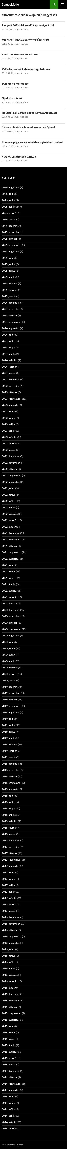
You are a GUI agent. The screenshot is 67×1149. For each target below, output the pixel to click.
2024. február (9, 366)
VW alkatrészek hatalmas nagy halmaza (26, 69)
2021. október (9, 545)
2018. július (8, 795)
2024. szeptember (11, 321)
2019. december (11, 686)
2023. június (8, 417)
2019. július (8, 718)
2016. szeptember (11, 936)
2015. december (11, 994)
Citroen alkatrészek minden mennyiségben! (28, 127)
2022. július (8, 488)
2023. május (8, 424)
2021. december (11, 533)
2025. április (9, 276)
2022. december (11, 456)
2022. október (9, 469)
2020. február (9, 673)
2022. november (11, 462)
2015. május (8, 1038)
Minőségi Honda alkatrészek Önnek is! (25, 39)
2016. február (9, 981)
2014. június (8, 1102)
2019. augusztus (10, 712)
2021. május (8, 577)
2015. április (9, 1045)
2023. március (10, 437)
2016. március (10, 974)
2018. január (9, 833)
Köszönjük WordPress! (12, 1144)
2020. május (8, 654)
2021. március (10, 590)
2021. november (11, 539)
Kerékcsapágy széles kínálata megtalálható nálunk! (33, 142)
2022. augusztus (10, 481)
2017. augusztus (10, 865)
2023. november (11, 385)
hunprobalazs (21, 29)
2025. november (11, 232)
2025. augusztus (10, 251)
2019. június (8, 725)
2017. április (9, 891)
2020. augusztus (10, 635)
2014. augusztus (10, 1090)
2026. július (8, 193)
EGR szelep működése (15, 83)
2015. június (8, 1032)
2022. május (8, 501)
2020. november (11, 616)
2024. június (8, 341)
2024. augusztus (10, 328)
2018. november (11, 769)
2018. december (11, 763)
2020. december (11, 609)
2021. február (9, 597)
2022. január (9, 526)
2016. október (9, 930)
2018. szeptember (11, 782)
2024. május (8, 347)
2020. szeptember (11, 629)
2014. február (9, 1128)
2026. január (9, 219)
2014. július (8, 1096)
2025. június (8, 264)
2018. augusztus (10, 789)
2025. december (11, 225)
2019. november (11, 693)
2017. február (9, 904)
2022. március (10, 513)
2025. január (9, 296)
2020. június (8, 648)
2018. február (9, 827)
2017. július (8, 872)
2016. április (9, 968)
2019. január (9, 757)
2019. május (8, 731)
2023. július (8, 411)
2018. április (9, 814)
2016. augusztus (10, 942)
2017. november (11, 846)
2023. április (9, 430)
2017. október (9, 853)
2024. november (11, 309)
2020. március (10, 667)
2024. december (11, 302)
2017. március (10, 897)
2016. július (8, 949)
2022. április (9, 507)
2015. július (8, 1026)
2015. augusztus (10, 1019)
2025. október (9, 238)
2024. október (9, 315)
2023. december (11, 379)
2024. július (8, 334)
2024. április (9, 353)
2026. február (9, 212)
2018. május (8, 808)
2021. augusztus (10, 558)
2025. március (10, 283)
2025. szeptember (11, 244)
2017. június (8, 878)
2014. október (9, 1077)
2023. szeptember (11, 398)
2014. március (10, 1122)
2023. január (9, 449)
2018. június (8, 801)
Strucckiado (10, 4)
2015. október (9, 1006)
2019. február (9, 750)
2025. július (8, 257)
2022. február (9, 520)
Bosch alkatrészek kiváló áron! (20, 54)
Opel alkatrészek (12, 98)
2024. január (9, 373)
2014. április (9, 1115)
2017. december (11, 840)
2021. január (9, 603)
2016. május (8, 962)
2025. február (9, 289)
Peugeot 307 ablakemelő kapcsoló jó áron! (28, 25)
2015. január (9, 1064)
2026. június (8, 200)
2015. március (10, 1051)
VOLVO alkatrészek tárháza (19, 156)
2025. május (8, 270)
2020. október (9, 622)
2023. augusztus (10, 405)
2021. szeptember (11, 552)
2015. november (11, 1000)
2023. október (9, 392)
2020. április (9, 661)
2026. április (9, 206)
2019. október (9, 699)
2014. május (8, 1109)
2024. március (10, 360)
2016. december (11, 917)
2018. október (9, 776)
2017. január (9, 910)
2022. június (8, 494)
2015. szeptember (11, 1013)
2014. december (11, 1070)
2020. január (9, 680)
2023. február (9, 443)
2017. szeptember (11, 859)
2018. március (10, 821)
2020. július (8, 641)
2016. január (9, 987)
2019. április (9, 737)
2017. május (8, 885)
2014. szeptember (11, 1083)
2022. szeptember (11, 475)
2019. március (10, 744)
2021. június (8, 571)
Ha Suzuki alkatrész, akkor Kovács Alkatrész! (29, 112)
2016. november (11, 923)
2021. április (9, 584)
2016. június (8, 955)
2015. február (9, 1058)
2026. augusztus (10, 187)
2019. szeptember (11, 705)
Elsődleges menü (62, 4)
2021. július (8, 565)
